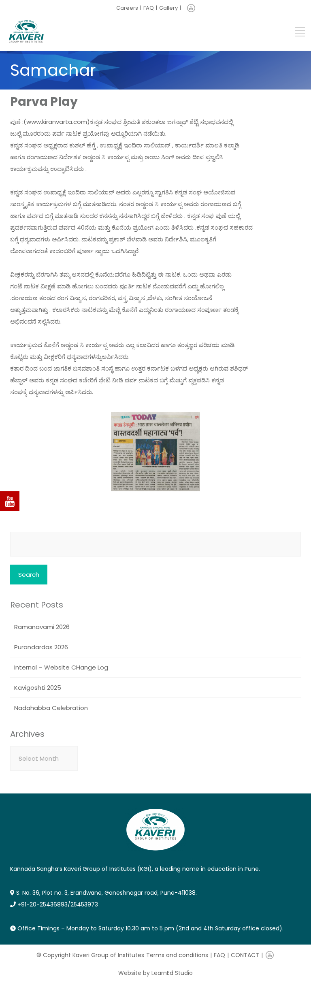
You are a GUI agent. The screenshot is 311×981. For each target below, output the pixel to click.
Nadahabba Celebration (51, 708)
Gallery (168, 8)
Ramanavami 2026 (42, 627)
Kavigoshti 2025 (37, 687)
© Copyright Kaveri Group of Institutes (90, 955)
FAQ (148, 8)
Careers (127, 8)
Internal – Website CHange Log (61, 667)
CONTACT (245, 955)
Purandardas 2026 (41, 647)
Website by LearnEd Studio (155, 973)
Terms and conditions (177, 955)
